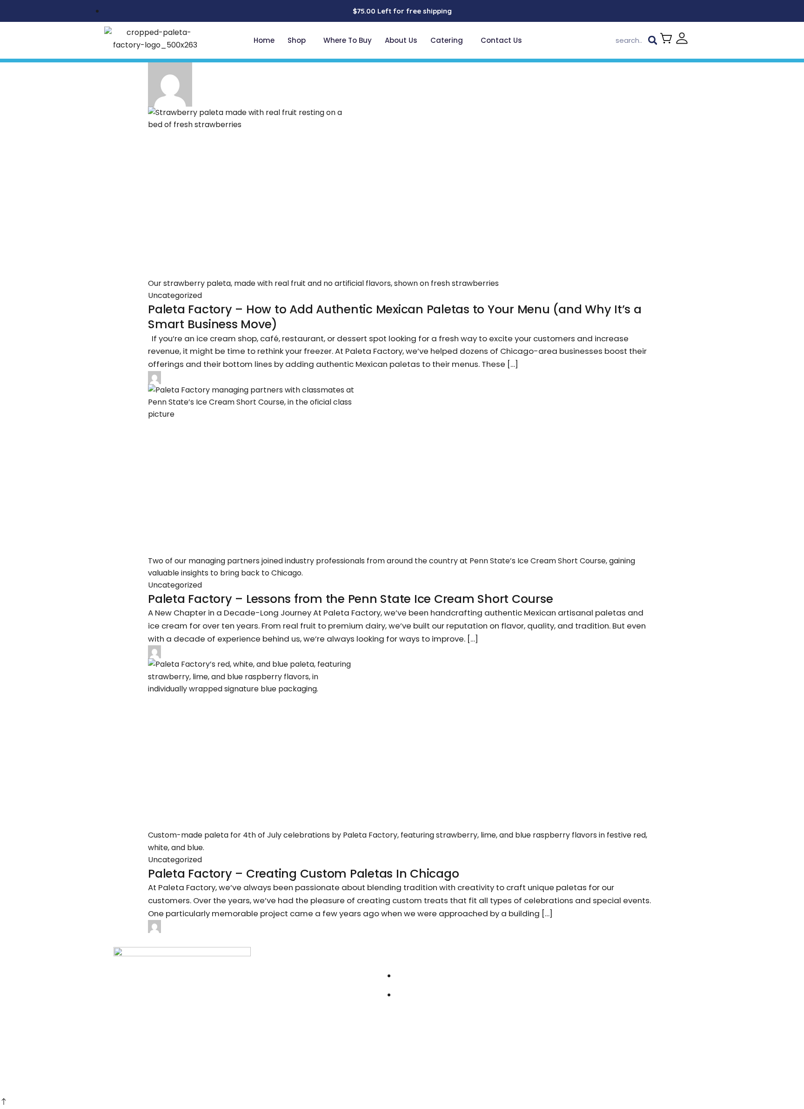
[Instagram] (557, 978)
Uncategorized (175, 295)
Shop (297, 40)
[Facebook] (573, 978)
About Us (401, 40)
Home (264, 40)
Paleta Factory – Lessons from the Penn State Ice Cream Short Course (350, 599)
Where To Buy (347, 40)
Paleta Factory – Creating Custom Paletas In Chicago (303, 874)
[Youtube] (589, 978)
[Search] (652, 40)
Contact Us (501, 40)
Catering (446, 40)
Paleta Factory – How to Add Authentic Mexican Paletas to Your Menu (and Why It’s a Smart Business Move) (395, 317)
